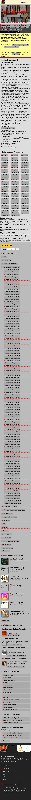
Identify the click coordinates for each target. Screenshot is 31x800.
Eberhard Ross (8, 695)
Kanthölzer (26, 25)
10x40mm (5, 162)
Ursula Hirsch (8, 685)
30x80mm (15, 194)
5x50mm (15, 158)
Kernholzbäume (5, 125)
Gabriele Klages (8, 687)
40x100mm (15, 203)
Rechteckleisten (6, 25)
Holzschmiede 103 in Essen (12, 738)
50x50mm (25, 206)
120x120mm (15, 215)
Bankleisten (25, 27)
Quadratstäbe (17, 25)
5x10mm (4, 155)
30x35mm (15, 189)
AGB (4, 774)
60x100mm (5, 210)
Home (4, 779)
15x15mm (5, 165)
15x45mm (5, 170)
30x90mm (25, 194)
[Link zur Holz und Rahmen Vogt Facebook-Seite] (12, 748)
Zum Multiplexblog (14, 635)
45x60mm (5, 206)
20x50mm (15, 177)
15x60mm (25, 170)
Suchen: (4, 249)
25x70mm (15, 186)
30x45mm (5, 191)
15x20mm (15, 165)
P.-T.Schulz (7, 702)
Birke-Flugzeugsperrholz (20, 45)
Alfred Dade (7, 677)
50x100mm (5, 208)
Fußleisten (5, 29)
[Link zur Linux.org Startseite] (20, 748)
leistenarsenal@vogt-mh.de (12, 784)
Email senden (7, 245)
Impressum (6, 768)
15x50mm (15, 170)
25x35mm (25, 182)
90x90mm (25, 213)
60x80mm (25, 208)
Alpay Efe (6, 682)
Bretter (4, 27)
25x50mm (25, 184)
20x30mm (15, 174)
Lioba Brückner (8, 675)
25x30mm (15, 182)
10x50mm (15, 162)
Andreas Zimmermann (10, 709)
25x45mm (15, 184)
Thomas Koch (8, 690)
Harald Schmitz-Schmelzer (12, 699)
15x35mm (15, 167)
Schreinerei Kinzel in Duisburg (13, 733)
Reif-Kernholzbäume (8, 128)
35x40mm (25, 196)
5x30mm (25, 155)
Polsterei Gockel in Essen (11, 722)
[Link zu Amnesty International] (27, 748)
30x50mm (15, 191)
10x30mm (15, 160)
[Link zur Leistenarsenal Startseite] (3, 748)
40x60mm (15, 201)
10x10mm (25, 158)
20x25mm (5, 174)
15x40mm (25, 167)
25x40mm (5, 184)
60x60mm (15, 208)
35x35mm (15, 196)
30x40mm (25, 189)
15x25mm (25, 165)
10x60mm (25, 162)
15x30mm (5, 167)
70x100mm (25, 210)
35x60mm (5, 198)
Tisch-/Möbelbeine (15, 29)
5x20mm (15, 155)
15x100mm (15, 172)
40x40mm (15, 198)
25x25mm (5, 182)
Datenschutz (6, 771)
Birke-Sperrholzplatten (12, 47)
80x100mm (15, 213)
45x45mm (25, 203)
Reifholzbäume (5, 126)
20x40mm (5, 177)
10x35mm (25, 160)
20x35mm (25, 174)
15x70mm (5, 172)
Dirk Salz (6, 697)
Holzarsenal (16, 54)
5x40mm (5, 158)
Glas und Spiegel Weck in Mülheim (14, 720)
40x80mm (5, 203)
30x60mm (25, 191)
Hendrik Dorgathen (9, 680)
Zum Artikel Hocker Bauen (16, 666)
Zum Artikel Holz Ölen (15, 645)
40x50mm (5, 201)
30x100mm (5, 196)
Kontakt (5, 766)
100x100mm (5, 215)
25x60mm (5, 186)
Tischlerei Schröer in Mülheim (13, 735)
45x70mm (15, 206)
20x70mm (5, 179)
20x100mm (25, 179)
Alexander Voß (8, 707)
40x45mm (25, 198)
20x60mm (25, 177)
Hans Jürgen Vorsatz (10, 704)
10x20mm (5, 160)
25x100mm (25, 186)
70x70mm (15, 210)
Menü (23, 2)
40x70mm (25, 201)
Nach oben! (6, 551)
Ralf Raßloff (7, 692)
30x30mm (5, 189)
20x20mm (25, 172)
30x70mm (5, 194)
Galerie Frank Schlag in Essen (12, 718)
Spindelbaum (6, 241)
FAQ (4, 777)
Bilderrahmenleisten (14, 27)
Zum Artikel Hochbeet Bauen (17, 655)
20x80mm (15, 179)
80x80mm (5, 213)
